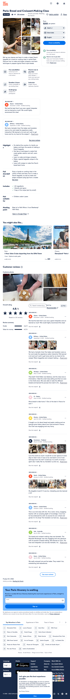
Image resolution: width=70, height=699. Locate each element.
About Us (46, 664)
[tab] (13, 622)
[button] (17, 14)
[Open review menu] (65, 316)
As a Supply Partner (57, 664)
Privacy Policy (34, 669)
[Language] (57, 3)
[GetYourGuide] (5, 3)
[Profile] (64, 4)
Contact (33, 664)
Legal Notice (34, 667)
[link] (27, 243)
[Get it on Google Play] (22, 665)
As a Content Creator (58, 667)
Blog (45, 669)
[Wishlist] (51, 4)
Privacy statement (55, 614)
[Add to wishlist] (49, 227)
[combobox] (52, 307)
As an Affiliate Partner (58, 669)
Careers (46, 667)
